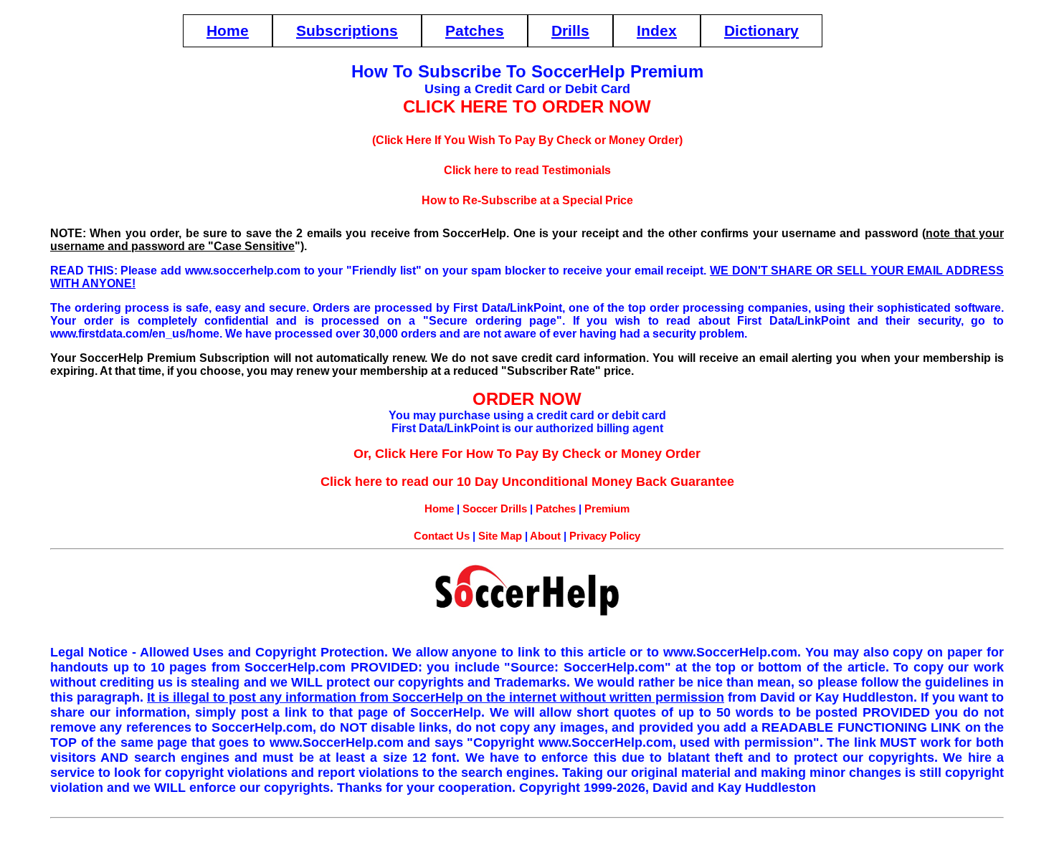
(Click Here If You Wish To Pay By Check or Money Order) (527, 140)
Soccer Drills (494, 508)
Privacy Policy (604, 536)
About (545, 536)
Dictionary (761, 30)
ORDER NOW (527, 399)
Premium (607, 508)
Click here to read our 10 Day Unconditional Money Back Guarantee (527, 481)
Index (657, 30)
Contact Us (442, 536)
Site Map (500, 536)
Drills (570, 30)
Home (227, 30)
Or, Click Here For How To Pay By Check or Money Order (527, 453)
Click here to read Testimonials (527, 170)
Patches (474, 30)
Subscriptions (347, 30)
